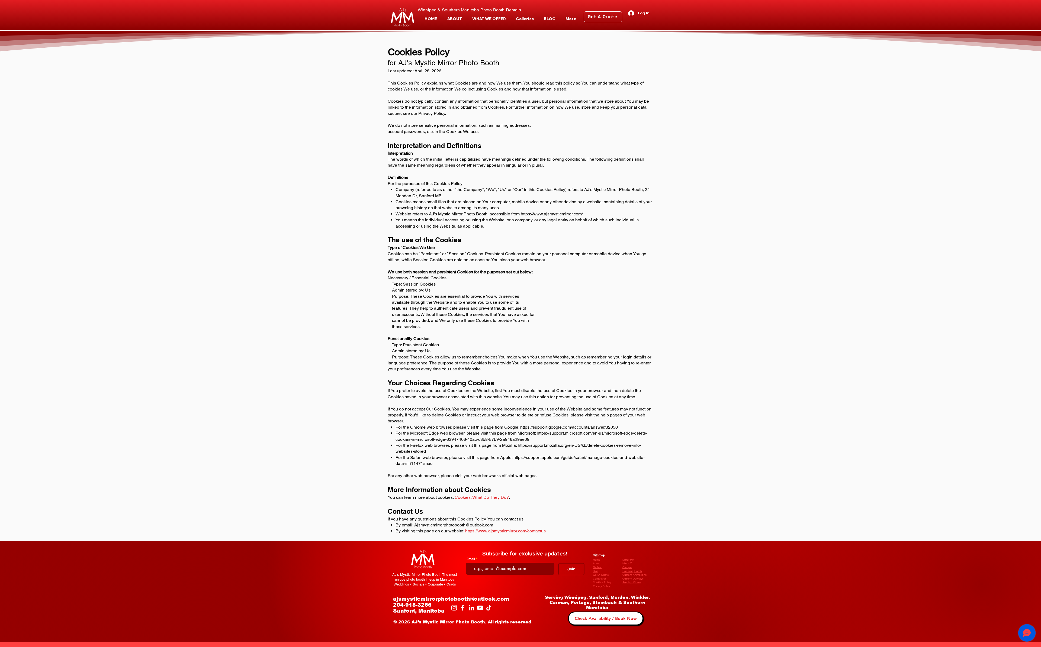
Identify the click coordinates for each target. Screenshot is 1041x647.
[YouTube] (480, 608)
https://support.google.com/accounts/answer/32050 (569, 427)
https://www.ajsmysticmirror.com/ (552, 213)
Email (471, 559)
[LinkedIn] (471, 608)
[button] (489, 18)
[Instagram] (454, 608)
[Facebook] (463, 608)
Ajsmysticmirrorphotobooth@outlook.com (453, 525)
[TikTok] (489, 608)
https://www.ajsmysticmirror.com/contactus (505, 530)
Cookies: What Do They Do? (482, 497)
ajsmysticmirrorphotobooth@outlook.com (451, 599)
